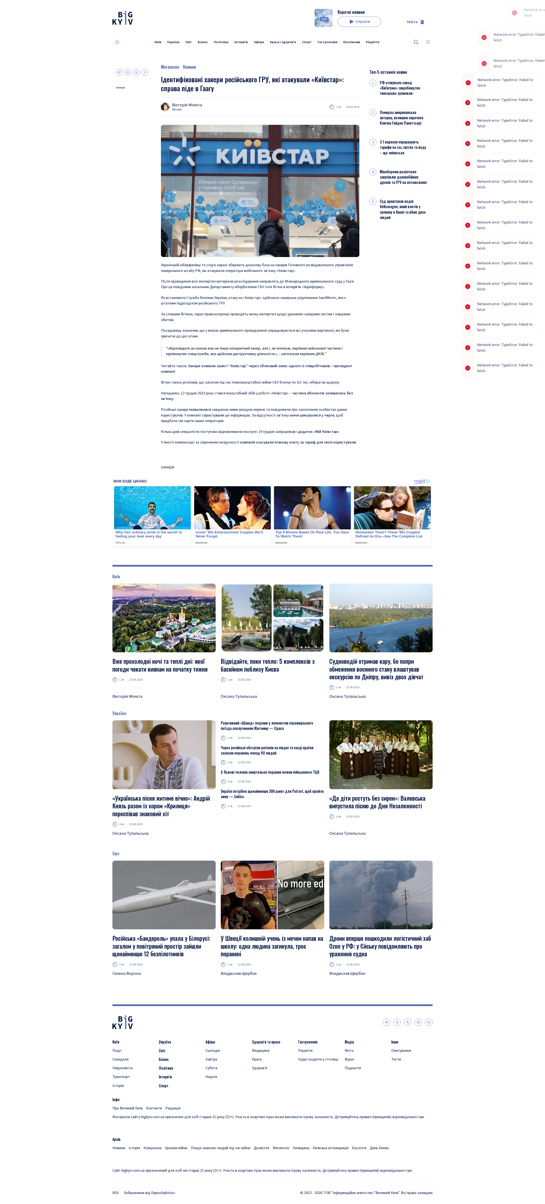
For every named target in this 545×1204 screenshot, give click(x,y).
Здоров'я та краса (266, 1042)
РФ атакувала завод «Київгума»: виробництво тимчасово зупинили (400, 88)
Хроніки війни (176, 1148)
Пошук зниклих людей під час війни (220, 1148)
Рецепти (372, 42)
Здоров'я (259, 1068)
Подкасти (353, 1068)
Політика (221, 42)
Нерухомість (122, 1068)
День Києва (379, 1148)
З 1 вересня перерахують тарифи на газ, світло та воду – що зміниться (403, 147)
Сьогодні (212, 1050)
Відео (349, 1059)
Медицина (260, 1050)
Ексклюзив (351, 42)
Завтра (211, 1059)
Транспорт (121, 1076)
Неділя (211, 1076)
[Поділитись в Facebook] (127, 72)
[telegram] (386, 1022)
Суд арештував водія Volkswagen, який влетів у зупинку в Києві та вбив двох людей (403, 209)
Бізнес (203, 42)
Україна (173, 42)
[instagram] (418, 1022)
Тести (396, 1059)
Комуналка (152, 1148)
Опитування (401, 1050)
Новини (189, 67)
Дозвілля (261, 1148)
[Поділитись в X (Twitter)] (136, 72)
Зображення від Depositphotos (149, 1192)
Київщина (301, 1148)
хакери (120, 88)
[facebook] (397, 1022)
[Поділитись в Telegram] (119, 72)
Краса (257, 1059)
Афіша (259, 42)
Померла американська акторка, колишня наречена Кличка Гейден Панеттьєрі (401, 118)
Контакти (154, 1108)
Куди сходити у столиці (318, 1059)
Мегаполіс (170, 67)
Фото (349, 1050)
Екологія (359, 1148)
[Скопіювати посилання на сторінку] (144, 72)
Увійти (412, 22)
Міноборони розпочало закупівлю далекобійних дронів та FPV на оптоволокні (403, 177)
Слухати (363, 21)
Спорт (307, 42)
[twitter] (407, 1022)
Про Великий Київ (127, 1108)
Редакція (173, 1108)
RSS (115, 1192)
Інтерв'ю (241, 42)
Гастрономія (327, 42)
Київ (158, 42)
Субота (211, 1068)
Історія (118, 1085)
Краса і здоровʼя (283, 42)
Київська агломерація (331, 1148)
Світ (188, 42)
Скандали (120, 1059)
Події (117, 1050)
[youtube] (429, 1022)
